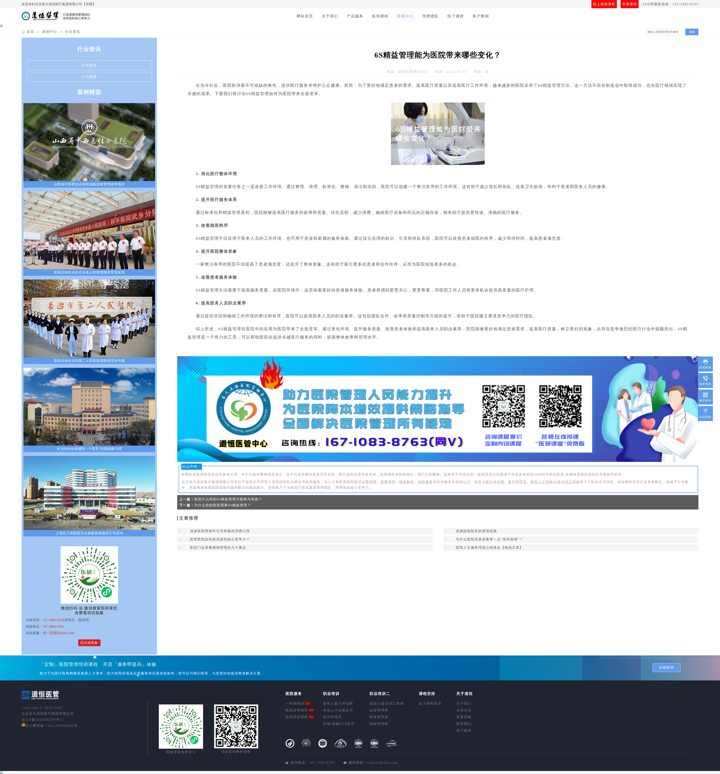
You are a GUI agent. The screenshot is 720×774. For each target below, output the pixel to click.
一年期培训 (295, 703)
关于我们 (330, 16)
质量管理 (387, 482)
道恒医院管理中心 (413, 72)
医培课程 (380, 16)
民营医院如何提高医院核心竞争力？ (220, 539)
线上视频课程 (604, 4)
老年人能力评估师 (489, 482)
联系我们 (463, 724)
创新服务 (425, 482)
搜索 (691, 31)
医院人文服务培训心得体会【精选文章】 (489, 547)
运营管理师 (379, 710)
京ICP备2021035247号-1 (42, 720)
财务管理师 (379, 717)
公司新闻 (89, 77)
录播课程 (629, 4)
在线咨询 (666, 667)
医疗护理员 (517, 482)
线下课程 (455, 16)
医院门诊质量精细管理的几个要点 (218, 547)
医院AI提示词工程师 (387, 703)
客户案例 (480, 16)
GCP (467, 482)
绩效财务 (406, 482)
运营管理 (369, 482)
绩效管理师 (379, 724)
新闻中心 (405, 16)
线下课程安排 (430, 703)
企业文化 (463, 710)
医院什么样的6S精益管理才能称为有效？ (228, 499)
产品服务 (355, 16)
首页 (30, 32)
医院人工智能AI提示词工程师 (555, 482)
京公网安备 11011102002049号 (51, 726)
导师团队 (430, 16)
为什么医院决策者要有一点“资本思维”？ (489, 539)
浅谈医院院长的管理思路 (476, 531)
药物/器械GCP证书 (339, 724)
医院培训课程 (297, 717)
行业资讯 (72, 32)
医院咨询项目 (297, 710)
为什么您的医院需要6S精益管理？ (222, 505)
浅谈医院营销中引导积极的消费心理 (220, 531)
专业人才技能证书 (338, 710)
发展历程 (463, 717)
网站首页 (305, 16)
